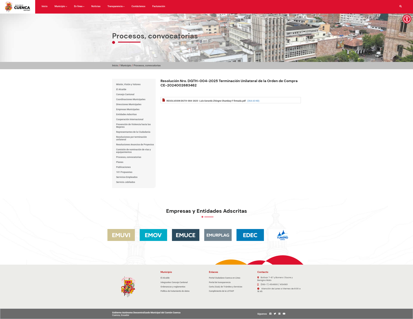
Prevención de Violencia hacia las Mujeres (133, 125)
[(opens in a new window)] (252, 235)
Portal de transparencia (220, 282)
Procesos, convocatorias (147, 65)
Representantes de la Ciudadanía (133, 132)
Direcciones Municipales (128, 104)
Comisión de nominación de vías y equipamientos (133, 150)
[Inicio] (17, 7)
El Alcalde (121, 89)
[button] (407, 19)
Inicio (45, 6)
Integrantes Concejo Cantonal (174, 282)
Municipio (60, 6)
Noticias (96, 6)
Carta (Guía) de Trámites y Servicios (225, 286)
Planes (119, 162)
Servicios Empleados (126, 177)
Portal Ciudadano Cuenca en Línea (224, 278)
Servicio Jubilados (125, 182)
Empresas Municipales (127, 109)
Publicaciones (123, 167)
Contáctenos (138, 6)
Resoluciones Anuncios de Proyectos (135, 144)
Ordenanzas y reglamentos (173, 286)
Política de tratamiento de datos (175, 291)
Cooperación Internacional (129, 119)
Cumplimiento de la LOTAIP (221, 291)
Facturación (158, 6)
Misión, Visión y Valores (128, 84)
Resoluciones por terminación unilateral (131, 138)
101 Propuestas (124, 172)
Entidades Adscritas (126, 114)
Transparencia (115, 6)
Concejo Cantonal (125, 94)
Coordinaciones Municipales (130, 99)
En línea (78, 6)
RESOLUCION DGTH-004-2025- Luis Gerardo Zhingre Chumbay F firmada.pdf (206, 101)
